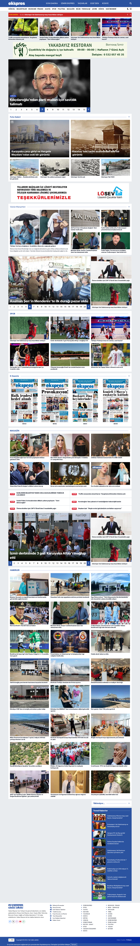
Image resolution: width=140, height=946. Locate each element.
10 (58, 110)
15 (84, 110)
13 (74, 110)
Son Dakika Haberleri (59, 918)
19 (81, 307)
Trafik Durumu (57, 912)
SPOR (54, 9)
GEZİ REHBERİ (111, 9)
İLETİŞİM (110, 928)
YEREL (109, 912)
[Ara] (131, 3)
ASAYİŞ (47, 9)
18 (77, 307)
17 (73, 307)
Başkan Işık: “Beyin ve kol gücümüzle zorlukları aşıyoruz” (100, 508)
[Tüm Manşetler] (129, 207)
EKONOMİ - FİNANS (35, 9)
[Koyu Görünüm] (128, 9)
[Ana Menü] (130, 9)
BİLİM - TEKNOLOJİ (83, 9)
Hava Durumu (57, 907)
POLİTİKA (61, 9)
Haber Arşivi (56, 920)
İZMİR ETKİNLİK (87, 922)
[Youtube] (20, 921)
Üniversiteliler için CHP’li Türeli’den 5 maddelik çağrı (36, 508)
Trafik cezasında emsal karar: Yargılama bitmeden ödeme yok (101, 494)
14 (79, 110)
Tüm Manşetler (57, 916)
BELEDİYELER (22, 9)
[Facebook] (10, 921)
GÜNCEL (11, 9)
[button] (127, 15)
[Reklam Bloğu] (70, 50)
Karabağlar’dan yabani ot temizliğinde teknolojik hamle (99, 501)
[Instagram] (16, 921)
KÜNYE (105, 3)
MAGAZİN (70, 9)
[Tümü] (129, 376)
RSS (12, 940)
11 (63, 110)
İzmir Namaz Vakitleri (59, 909)
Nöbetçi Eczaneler (58, 905)
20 (85, 307)
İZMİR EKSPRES (67, 3)
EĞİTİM (85, 918)
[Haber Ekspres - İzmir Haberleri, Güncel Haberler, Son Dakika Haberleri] (16, 3)
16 (69, 307)
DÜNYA (101, 9)
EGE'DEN (94, 3)
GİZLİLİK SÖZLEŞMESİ (89, 928)
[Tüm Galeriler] (129, 117)
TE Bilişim (129, 940)
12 (68, 110)
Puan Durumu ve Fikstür (60, 914)
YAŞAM (110, 926)
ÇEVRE (94, 9)
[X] (13, 921)
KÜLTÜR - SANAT (88, 924)
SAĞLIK (110, 914)
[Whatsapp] (23, 921)
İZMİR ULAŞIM (112, 922)
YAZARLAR (82, 3)
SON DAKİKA (52, 3)
